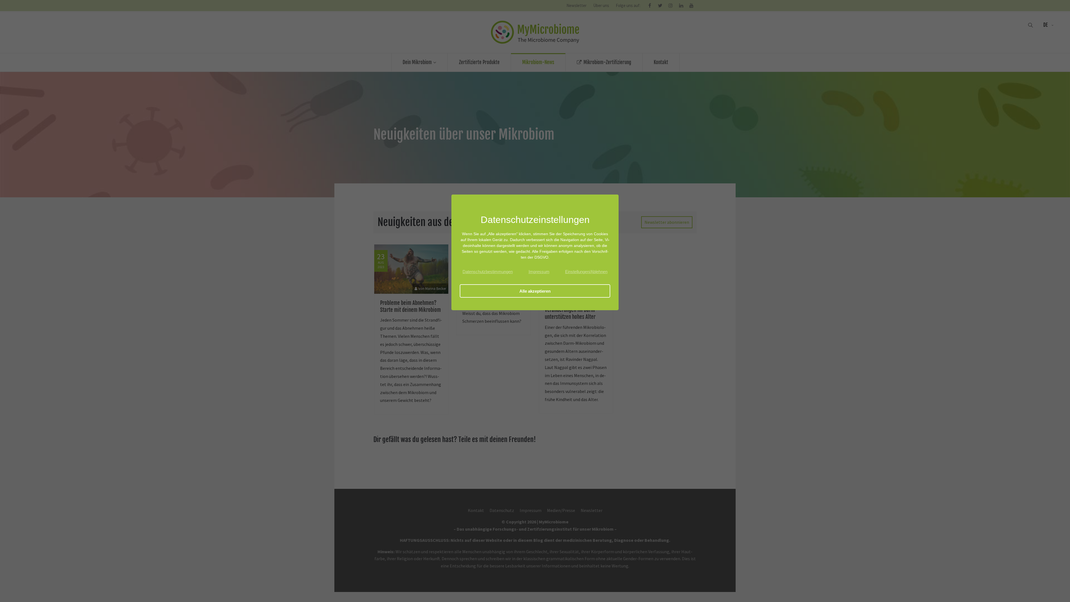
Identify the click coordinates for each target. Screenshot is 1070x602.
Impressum (539, 271)
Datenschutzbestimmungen (488, 271)
